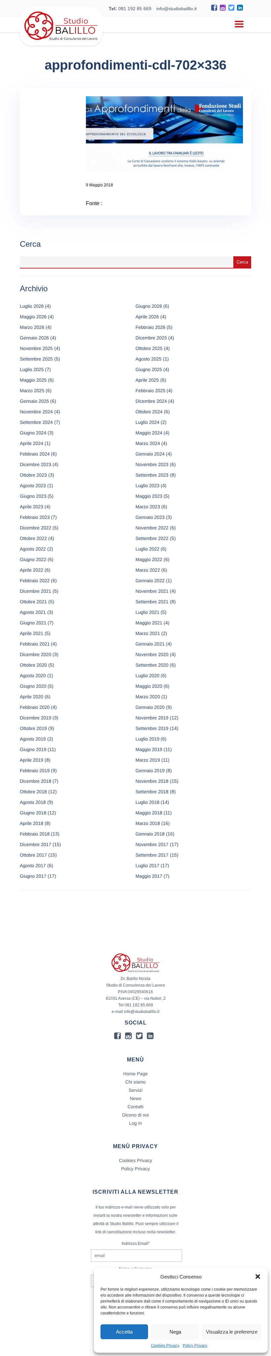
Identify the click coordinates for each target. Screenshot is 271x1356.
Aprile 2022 (31, 570)
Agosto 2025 (149, 359)
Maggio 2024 (149, 432)
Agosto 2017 (33, 865)
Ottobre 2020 (33, 665)
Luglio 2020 (147, 675)
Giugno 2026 (149, 306)
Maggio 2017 (149, 876)
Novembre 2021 (152, 591)
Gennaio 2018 (150, 833)
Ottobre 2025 (149, 348)
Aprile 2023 (31, 506)
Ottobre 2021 (33, 601)
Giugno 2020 (33, 686)
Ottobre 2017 (33, 855)
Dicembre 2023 (35, 464)
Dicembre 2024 (151, 401)
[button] (257, 1276)
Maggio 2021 (149, 622)
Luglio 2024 (147, 422)
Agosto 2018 (33, 802)
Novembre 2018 (152, 781)
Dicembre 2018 (35, 781)
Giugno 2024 (33, 432)
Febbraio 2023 (35, 517)
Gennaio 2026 (34, 337)
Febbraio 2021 (35, 643)
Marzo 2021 (148, 633)
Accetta (124, 1332)
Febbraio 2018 (35, 833)
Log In (135, 1123)
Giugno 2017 (33, 876)
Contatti (135, 1106)
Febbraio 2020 (35, 707)
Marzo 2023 (148, 506)
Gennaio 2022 (150, 580)
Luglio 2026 (32, 306)
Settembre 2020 (152, 665)
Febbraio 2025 (150, 390)
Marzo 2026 (32, 327)
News (135, 1098)
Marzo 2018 (148, 823)
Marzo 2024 (148, 443)
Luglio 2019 (147, 738)
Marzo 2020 (148, 696)
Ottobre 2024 (149, 411)
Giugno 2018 (33, 812)
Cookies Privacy (165, 1345)
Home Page (135, 1073)
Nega (175, 1332)
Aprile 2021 (31, 633)
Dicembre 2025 (151, 337)
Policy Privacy (195, 1345)
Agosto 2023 (33, 485)
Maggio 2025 (33, 380)
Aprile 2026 (147, 316)
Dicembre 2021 (35, 591)
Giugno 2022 (33, 559)
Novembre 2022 (152, 527)
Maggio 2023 (149, 496)
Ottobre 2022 (33, 538)
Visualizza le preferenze (231, 1332)
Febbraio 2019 (35, 770)
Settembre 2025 (36, 359)
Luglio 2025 (32, 369)
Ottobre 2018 (33, 791)
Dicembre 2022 (35, 527)
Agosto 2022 (33, 549)
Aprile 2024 (31, 443)
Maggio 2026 (33, 316)
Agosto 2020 (33, 675)
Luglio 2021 (147, 612)
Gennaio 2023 (150, 517)
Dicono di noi (135, 1115)
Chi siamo (135, 1082)
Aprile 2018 (31, 823)
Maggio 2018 (149, 812)
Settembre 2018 (152, 791)
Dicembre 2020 (35, 654)
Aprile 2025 (147, 380)
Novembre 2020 (152, 654)
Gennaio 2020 (150, 707)
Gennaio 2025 (34, 401)
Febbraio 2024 (35, 454)
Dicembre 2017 (35, 844)
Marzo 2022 (148, 570)
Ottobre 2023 (33, 475)
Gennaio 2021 (150, 643)
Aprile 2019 (31, 760)
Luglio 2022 (147, 549)
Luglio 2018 (147, 802)
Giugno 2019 (33, 749)
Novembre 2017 (152, 844)
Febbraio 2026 (150, 327)
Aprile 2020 (31, 696)
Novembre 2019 (152, 717)
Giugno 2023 (33, 496)
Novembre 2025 (36, 348)
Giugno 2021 (33, 622)
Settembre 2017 (152, 855)
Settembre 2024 (36, 422)
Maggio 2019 (149, 749)
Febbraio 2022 (35, 580)
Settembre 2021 (152, 601)
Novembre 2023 (152, 464)
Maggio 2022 (149, 559)
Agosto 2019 (33, 738)
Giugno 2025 (149, 369)
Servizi (135, 1090)
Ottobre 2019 (33, 728)
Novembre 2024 (36, 411)
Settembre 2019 (152, 728)
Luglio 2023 (147, 485)
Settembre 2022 (152, 538)
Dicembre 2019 (35, 717)
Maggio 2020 (149, 686)
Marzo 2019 (148, 760)
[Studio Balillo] (61, 43)
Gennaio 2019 (150, 770)
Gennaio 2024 (150, 454)
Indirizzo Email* (136, 1243)
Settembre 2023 (152, 475)
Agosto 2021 (33, 612)
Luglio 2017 (147, 865)
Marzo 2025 (32, 390)
